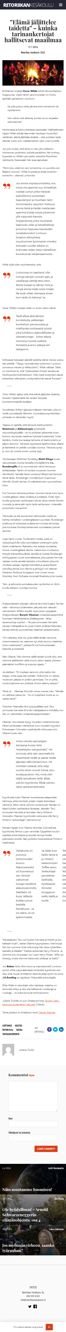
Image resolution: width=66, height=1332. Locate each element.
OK (49, 1327)
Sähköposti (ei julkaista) (19, 1132)
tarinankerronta (10, 1034)
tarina (19, 1029)
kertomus (7, 1025)
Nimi (10, 1118)
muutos (18, 1025)
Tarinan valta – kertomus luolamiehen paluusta (31, 1002)
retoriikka (7, 1029)
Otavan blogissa (47, 1012)
